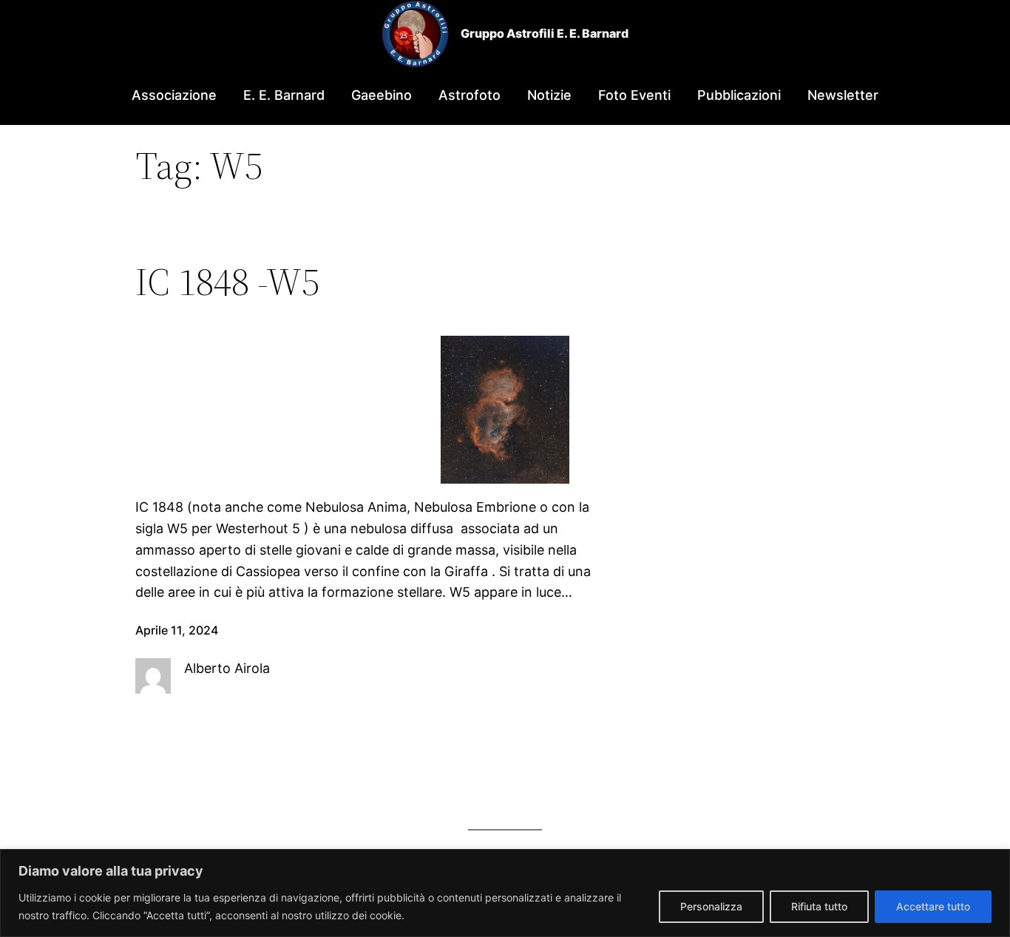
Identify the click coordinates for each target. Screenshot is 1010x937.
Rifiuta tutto (819, 906)
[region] (505, 893)
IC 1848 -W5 (227, 282)
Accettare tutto (933, 906)
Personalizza (711, 906)
